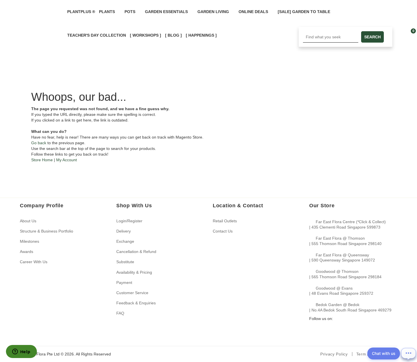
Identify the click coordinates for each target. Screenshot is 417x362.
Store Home (42, 160)
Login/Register (129, 221)
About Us (28, 221)
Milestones (29, 241)
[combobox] (330, 37)
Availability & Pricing (134, 272)
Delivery (123, 231)
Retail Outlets (225, 221)
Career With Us (33, 262)
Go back (38, 143)
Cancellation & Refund (136, 251)
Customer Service (132, 292)
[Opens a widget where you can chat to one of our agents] (21, 352)
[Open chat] (408, 353)
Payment (124, 282)
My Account (66, 160)
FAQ (120, 313)
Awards (26, 251)
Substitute (125, 262)
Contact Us (223, 231)
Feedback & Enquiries (136, 303)
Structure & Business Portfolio (46, 231)
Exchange (125, 241)
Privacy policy (334, 354)
